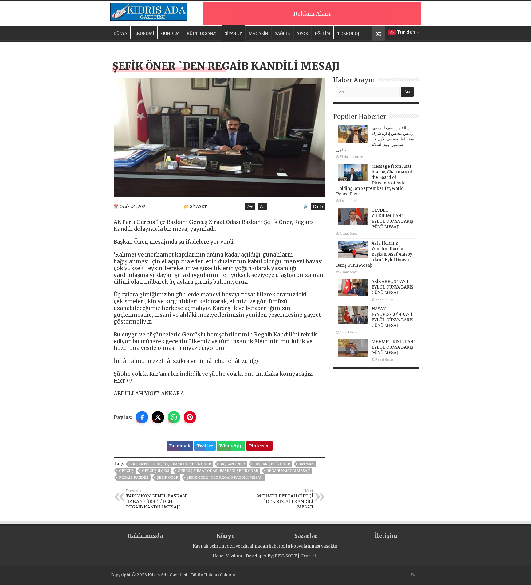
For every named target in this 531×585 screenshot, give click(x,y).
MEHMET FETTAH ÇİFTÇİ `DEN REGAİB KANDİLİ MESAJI (285, 499)
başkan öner (232, 464)
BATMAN (306, 464)
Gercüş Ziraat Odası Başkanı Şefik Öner (218, 471)
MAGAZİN (258, 33)
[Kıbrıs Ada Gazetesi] (148, 10)
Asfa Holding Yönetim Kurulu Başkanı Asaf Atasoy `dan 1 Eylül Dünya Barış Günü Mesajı (374, 254)
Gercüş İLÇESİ (155, 471)
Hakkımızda (145, 535)
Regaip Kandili (133, 477)
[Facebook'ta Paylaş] (142, 417)
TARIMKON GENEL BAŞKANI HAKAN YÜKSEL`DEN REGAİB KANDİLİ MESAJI (156, 499)
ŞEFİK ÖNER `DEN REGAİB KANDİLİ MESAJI (225, 477)
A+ (250, 206)
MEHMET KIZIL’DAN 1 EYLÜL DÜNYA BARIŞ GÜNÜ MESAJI (394, 347)
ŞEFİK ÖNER (167, 477)
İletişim (386, 535)
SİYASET (233, 33)
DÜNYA (120, 33)
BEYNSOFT (286, 556)
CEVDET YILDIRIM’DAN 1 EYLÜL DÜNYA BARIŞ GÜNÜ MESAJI (392, 219)
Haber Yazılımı (227, 556)
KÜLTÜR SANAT (202, 33)
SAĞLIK (282, 33)
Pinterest (259, 446)
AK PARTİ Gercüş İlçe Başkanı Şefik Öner (170, 464)
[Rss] (413, 575)
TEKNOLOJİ (349, 33)
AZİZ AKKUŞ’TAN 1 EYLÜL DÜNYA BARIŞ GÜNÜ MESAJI (392, 287)
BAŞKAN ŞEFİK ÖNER (271, 464)
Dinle (318, 206)
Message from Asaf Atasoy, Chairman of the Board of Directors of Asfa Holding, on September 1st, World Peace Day (374, 180)
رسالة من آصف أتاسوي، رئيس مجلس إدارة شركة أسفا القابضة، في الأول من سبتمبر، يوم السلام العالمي (375, 139)
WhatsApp (231, 446)
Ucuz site (310, 556)
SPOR (302, 33)
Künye (225, 535)
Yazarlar (305, 535)
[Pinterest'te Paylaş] (190, 417)
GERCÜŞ (126, 471)
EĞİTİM (322, 33)
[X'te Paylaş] (158, 417)
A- (262, 206)
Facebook (180, 446)
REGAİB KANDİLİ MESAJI (288, 471)
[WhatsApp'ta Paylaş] (174, 417)
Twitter (205, 446)
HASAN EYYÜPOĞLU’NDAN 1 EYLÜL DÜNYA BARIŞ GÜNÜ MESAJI (392, 317)
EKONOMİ (144, 33)
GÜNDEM (170, 33)
